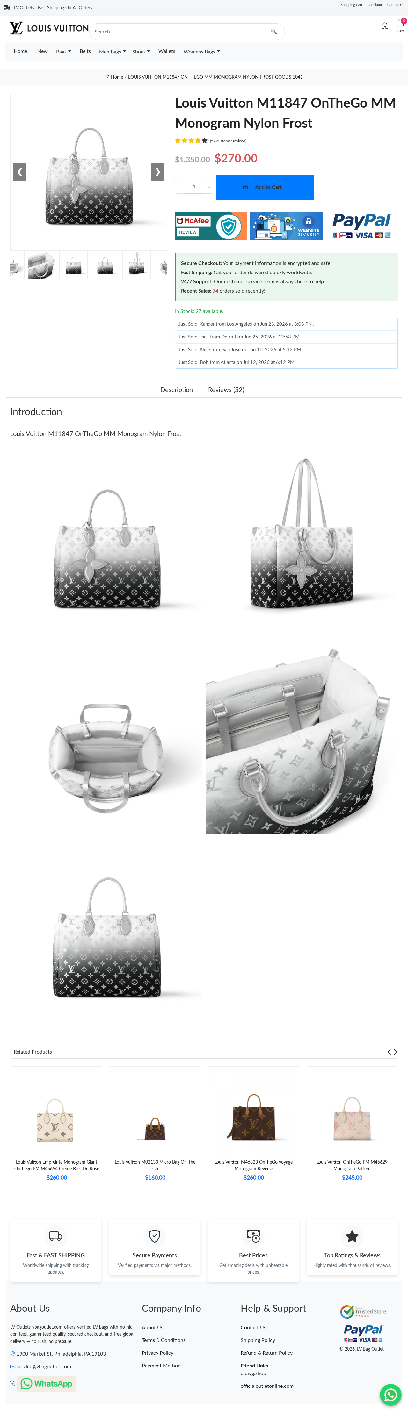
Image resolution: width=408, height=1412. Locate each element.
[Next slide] (395, 1052)
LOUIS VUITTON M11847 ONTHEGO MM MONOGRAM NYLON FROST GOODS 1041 (215, 77)
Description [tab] (176, 390)
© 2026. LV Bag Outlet (361, 1349)
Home (20, 51)
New (42, 51)
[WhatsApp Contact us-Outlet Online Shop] (391, 1395)
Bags (61, 51)
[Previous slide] (389, 1052)
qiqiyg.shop (253, 1373)
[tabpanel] (56, 1130)
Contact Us (395, 5)
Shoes (139, 51)
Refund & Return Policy (267, 1353)
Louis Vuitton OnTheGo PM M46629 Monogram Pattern (352, 1165)
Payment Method (161, 1365)
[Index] (385, 26)
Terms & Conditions (164, 1340)
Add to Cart (268, 187)
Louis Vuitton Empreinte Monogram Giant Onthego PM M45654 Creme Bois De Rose (56, 1165)
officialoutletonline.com (267, 1386)
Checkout (375, 5)
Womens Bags (199, 51)
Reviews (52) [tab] (226, 390)
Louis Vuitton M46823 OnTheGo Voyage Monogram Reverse (254, 1165)
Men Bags (110, 51)
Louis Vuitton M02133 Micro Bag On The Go (155, 1165)
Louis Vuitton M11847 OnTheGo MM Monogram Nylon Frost (95, 434)
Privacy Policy (157, 1353)
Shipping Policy (258, 1340)
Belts (85, 51)
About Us (152, 1327)
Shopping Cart (351, 5)
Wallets (166, 51)
